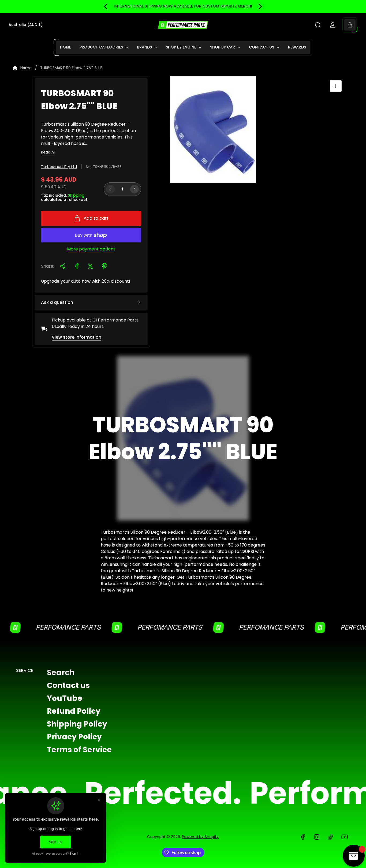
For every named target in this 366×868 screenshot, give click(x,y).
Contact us (68, 685)
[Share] (62, 266)
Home (26, 68)
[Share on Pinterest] (104, 266)
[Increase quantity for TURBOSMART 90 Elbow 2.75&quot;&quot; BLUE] (134, 189)
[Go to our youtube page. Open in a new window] (344, 837)
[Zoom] (336, 86)
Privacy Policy (74, 737)
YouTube (64, 698)
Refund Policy (73, 711)
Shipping (76, 195)
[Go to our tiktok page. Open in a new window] (330, 837)
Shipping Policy (77, 724)
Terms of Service (79, 749)
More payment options (91, 249)
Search (60, 672)
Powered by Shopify (200, 836)
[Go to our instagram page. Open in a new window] (316, 837)
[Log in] (332, 25)
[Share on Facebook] (76, 266)
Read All (48, 152)
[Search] (317, 25)
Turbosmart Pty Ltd (59, 166)
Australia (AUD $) (26, 25)
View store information (76, 337)
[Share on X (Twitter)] (90, 266)
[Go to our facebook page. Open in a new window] (302, 837)
